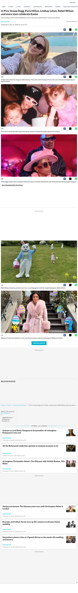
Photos (9, 405)
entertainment (5, 21)
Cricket (18, 6)
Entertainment (37, 6)
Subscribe (73, 2)
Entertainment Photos (20, 405)
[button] (65, 29)
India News (27, 6)
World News (48, 6)
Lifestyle (57, 6)
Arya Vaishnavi (5, 413)
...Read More (5, 417)
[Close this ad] (76, 582)
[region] (39, 225)
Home (3, 6)
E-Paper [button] (10, 6)
